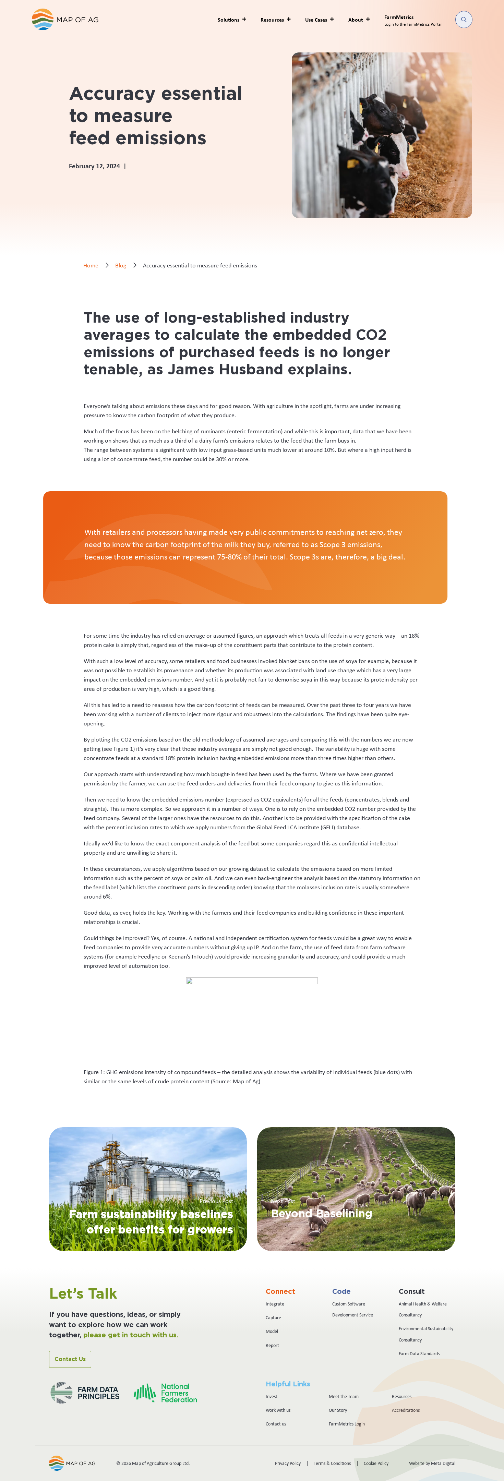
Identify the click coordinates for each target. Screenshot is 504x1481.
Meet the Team (344, 1396)
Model (272, 1331)
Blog (120, 265)
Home (90, 265)
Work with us (278, 1410)
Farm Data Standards (419, 1353)
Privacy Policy (288, 1463)
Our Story (338, 1410)
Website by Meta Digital (432, 1463)
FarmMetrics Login (347, 1424)
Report (272, 1345)
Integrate (275, 1304)
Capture (273, 1317)
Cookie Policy (376, 1463)
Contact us (276, 1424)
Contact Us (70, 1359)
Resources (401, 1396)
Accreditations (406, 1410)
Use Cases (316, 19)
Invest (271, 1396)
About (355, 19)
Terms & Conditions (332, 1463)
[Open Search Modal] (463, 19)
